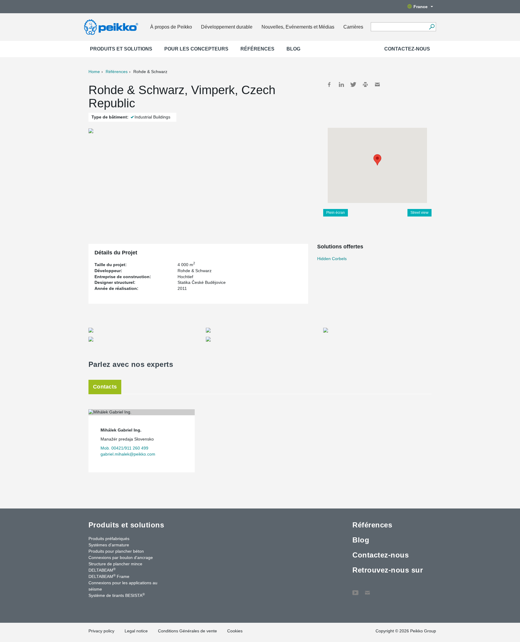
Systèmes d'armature (108, 544)
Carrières (353, 26)
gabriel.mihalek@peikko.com (128, 454)
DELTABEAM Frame (108, 576)
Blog (293, 48)
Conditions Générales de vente (187, 630)
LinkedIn (341, 84)
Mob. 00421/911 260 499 (124, 448)
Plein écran (335, 212)
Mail (377, 84)
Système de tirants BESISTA (116, 595)
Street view (419, 212)
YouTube (355, 590)
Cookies (235, 630)
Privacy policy (101, 630)
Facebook (329, 84)
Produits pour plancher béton (116, 551)
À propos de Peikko (171, 26)
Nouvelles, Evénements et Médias (298, 26)
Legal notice (136, 630)
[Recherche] (431, 27)
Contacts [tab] (105, 387)
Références (257, 48)
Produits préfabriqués (108, 538)
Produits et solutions (121, 48)
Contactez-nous (407, 48)
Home (94, 71)
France (420, 6)
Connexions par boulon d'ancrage (120, 557)
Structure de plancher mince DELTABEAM (115, 567)
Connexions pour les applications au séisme (122, 585)
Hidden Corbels (332, 258)
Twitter (353, 84)
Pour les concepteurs (196, 48)
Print (365, 84)
